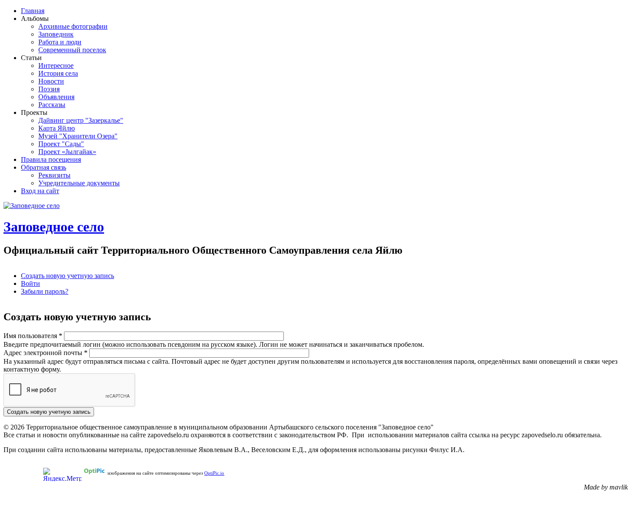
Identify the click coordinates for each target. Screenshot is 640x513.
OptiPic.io (214, 473)
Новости (51, 81)
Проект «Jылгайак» (67, 151)
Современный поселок (72, 50)
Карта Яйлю (56, 128)
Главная (32, 10)
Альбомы (35, 18)
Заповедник (56, 34)
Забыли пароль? (44, 291)
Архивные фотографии (73, 26)
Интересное (56, 65)
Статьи (31, 57)
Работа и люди (59, 42)
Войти (30, 283)
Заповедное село (53, 227)
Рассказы (51, 104)
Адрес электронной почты (45, 352)
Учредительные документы (79, 183)
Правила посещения (51, 159)
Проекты (34, 112)
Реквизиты (54, 175)
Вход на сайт (40, 190)
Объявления (56, 97)
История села (58, 73)
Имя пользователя (32, 335)
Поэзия (49, 89)
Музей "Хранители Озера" (78, 136)
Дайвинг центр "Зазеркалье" (80, 120)
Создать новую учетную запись (67, 275)
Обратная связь (43, 167)
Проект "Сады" (61, 144)
